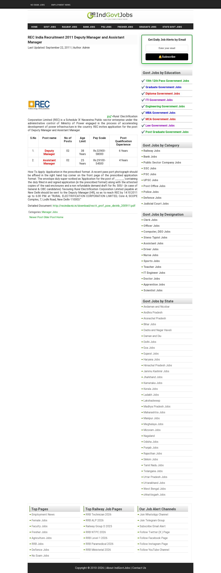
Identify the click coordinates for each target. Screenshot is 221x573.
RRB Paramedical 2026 (99, 544)
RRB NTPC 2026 (96, 532)
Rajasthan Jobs (152, 453)
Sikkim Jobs (150, 459)
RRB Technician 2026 (98, 514)
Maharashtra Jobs (154, 412)
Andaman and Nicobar (156, 306)
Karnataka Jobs (152, 383)
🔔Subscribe (166, 56)
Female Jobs (39, 520)
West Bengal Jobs (154, 488)
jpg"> (110, 116)
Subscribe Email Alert (153, 526)
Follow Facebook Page (154, 538)
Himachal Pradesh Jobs (157, 365)
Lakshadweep (151, 400)
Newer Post (36, 217)
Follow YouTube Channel (154, 549)
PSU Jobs (106, 27)
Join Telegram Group (152, 520)
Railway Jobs (69, 27)
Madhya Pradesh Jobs (156, 406)
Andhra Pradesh (152, 312)
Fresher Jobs (125, 27)
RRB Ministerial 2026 (98, 549)
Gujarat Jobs (151, 353)
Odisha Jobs (150, 441)
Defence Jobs (40, 549)
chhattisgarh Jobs (154, 494)
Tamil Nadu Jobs (153, 465)
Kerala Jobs (150, 389)
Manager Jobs (50, 212)
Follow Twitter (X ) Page (155, 532)
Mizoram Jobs (152, 430)
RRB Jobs (38, 544)
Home (34, 27)
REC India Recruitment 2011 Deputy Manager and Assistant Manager (76, 39)
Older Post (50, 217)
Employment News (60, 5)
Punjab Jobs (150, 447)
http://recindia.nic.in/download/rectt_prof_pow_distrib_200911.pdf (94, 205)
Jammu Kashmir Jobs (156, 371)
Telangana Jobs (153, 471)
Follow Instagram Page (154, 544)
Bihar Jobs (149, 324)
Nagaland (149, 436)
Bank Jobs (89, 27)
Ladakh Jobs (151, 394)
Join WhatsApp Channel (154, 514)
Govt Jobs (50, 27)
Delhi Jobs (149, 342)
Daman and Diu (152, 336)
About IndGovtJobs (118, 568)
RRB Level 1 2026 (96, 538)
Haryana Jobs (151, 359)
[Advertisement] (83, 72)
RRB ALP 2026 (95, 520)
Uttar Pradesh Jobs (155, 477)
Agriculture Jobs (42, 538)
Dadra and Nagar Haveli (157, 330)
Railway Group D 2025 (99, 526)
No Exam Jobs (38, 5)
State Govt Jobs (172, 27)
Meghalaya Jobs (153, 424)
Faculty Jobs (39, 526)
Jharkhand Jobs (152, 377)
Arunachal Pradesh (154, 318)
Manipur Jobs (151, 418)
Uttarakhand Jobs (154, 483)
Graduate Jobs (147, 27)
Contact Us (139, 568)
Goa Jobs (149, 347)
